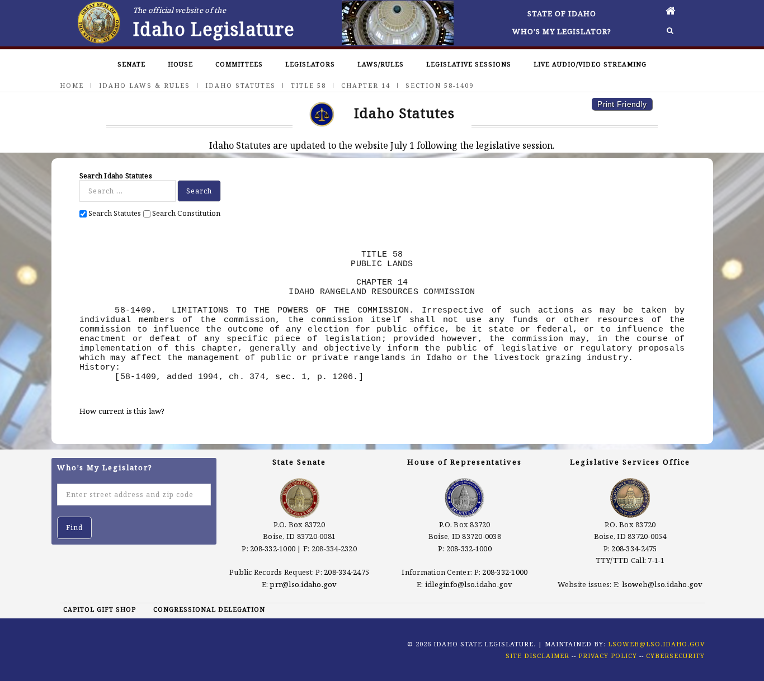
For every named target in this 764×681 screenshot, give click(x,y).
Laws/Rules (380, 64)
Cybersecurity (675, 655)
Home (72, 85)
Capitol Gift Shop (99, 609)
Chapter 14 (365, 85)
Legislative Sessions (468, 64)
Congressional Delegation (209, 609)
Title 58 (308, 85)
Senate (131, 64)
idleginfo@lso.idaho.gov (469, 584)
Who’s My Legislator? (561, 31)
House (180, 64)
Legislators (310, 64)
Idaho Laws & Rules (144, 85)
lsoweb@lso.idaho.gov (662, 584)
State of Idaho (561, 13)
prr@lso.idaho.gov (303, 584)
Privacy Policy (607, 655)
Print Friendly (622, 104)
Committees (239, 64)
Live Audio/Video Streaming (590, 64)
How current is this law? (122, 411)
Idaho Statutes (240, 85)
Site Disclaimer (537, 655)
